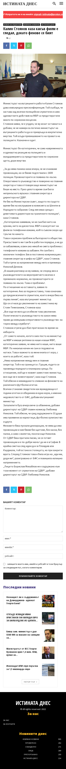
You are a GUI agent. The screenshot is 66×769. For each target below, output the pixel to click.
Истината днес (48, 25)
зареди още (29, 681)
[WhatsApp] (28, 46)
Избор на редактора (13, 25)
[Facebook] (6, 46)
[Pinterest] (21, 46)
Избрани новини (31, 25)
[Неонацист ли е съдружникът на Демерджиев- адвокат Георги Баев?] (48, 601)
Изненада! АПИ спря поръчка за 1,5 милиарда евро (22, 667)
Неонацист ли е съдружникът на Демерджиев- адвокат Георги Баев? (22, 600)
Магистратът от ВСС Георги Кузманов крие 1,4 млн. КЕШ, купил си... (21, 651)
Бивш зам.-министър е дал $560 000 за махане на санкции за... (23, 634)
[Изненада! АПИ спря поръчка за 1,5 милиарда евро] (48, 670)
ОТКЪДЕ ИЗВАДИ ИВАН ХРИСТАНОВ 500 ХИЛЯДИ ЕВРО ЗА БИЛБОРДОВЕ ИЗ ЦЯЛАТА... (22, 617)
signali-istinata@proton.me (44, 14)
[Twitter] (14, 46)
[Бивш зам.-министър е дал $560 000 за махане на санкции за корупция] (48, 635)
